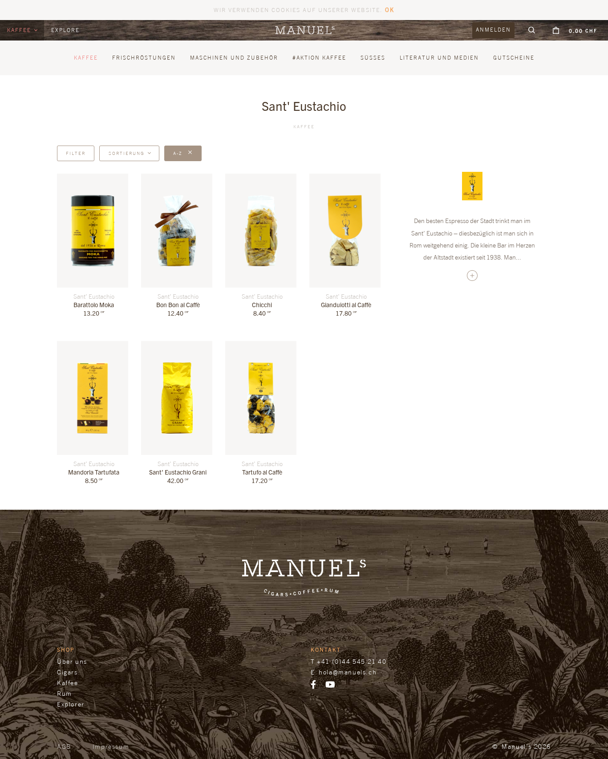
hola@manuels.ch (348, 672)
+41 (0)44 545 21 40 (351, 661)
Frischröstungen (144, 57)
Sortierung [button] (127, 153)
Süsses (373, 57)
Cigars (67, 672)
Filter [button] (75, 153)
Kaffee (20, 30)
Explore (65, 30)
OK (389, 9)
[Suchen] (532, 30)
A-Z (178, 153)
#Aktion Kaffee (319, 57)
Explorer (71, 704)
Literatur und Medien (439, 57)
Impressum (111, 746)
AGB (64, 746)
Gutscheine (514, 57)
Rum (64, 693)
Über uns (72, 661)
